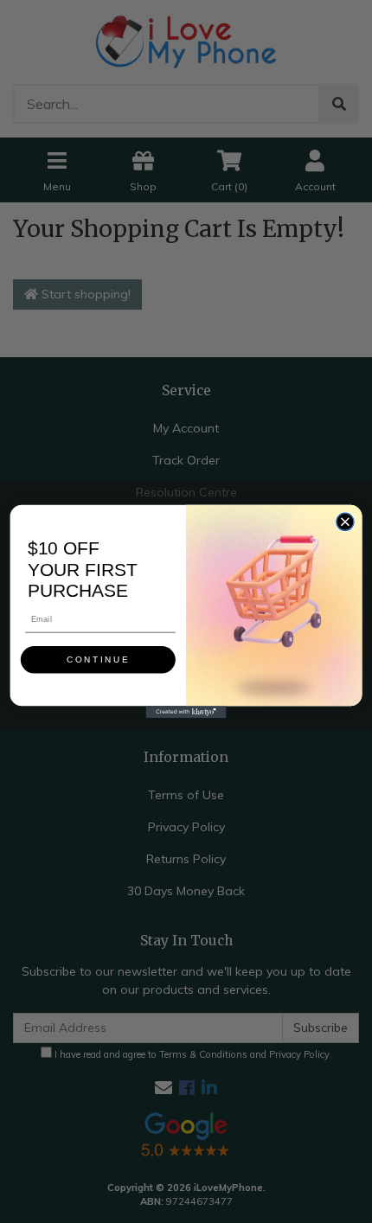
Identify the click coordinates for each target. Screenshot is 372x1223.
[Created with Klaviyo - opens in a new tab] (186, 712)
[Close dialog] (345, 521)
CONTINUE (98, 660)
